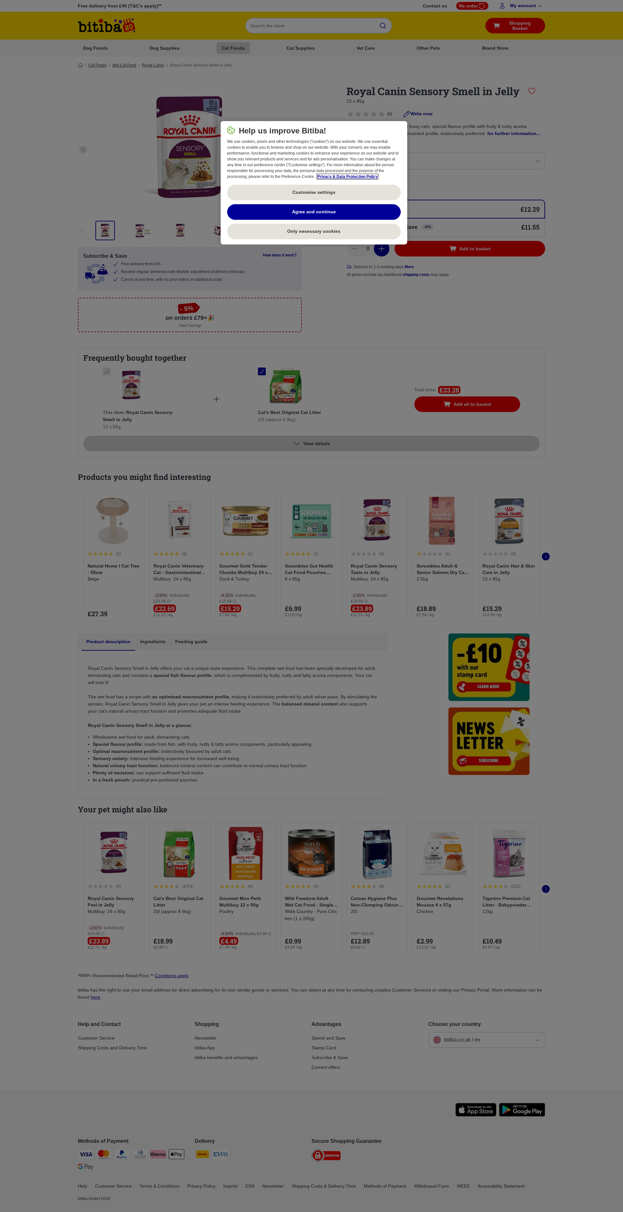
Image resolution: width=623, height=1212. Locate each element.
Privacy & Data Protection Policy (347, 176)
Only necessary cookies (313, 231)
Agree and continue (314, 211)
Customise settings (314, 192)
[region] (314, 182)
